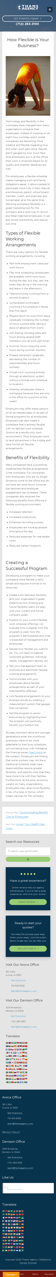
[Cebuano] (18, 1046)
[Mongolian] (9, 1069)
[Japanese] (20, 1059)
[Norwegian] (18, 1069)
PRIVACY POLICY (11, 1132)
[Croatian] (9, 1049)
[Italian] (18, 1059)
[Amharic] (12, 1043)
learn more (36, 752)
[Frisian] (15, 1053)
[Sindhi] (26, 1072)
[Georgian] (20, 1053)
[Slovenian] (12, 1075)
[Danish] (15, 1049)
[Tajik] (12, 1079)
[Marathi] (7, 1069)
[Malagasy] (15, 1066)
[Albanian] (9, 1043)
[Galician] (18, 1053)
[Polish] (26, 1069)
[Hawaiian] (15, 1056)
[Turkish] (23, 1079)
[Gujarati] (7, 1056)
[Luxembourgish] (9, 1066)
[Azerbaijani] (20, 1043)
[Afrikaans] (7, 1043)
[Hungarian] (26, 1056)
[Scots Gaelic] (18, 1075)
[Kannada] (26, 1059)
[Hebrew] (18, 1056)
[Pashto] (20, 1069)
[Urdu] (7, 1082)
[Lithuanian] (7, 1066)
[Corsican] (7, 1049)
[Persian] (23, 1069)
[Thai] (20, 1079)
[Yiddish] (20, 1082)
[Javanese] (23, 1059)
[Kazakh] (7, 1062)
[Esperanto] (23, 1049)
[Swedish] (9, 1079)
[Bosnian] (9, 1046)
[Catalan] (15, 1046)
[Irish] (15, 1059)
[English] (20, 1049)
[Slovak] (9, 1075)
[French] (12, 1053)
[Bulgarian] (12, 1046)
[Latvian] (26, 1062)
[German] (23, 1053)
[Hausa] (12, 1056)
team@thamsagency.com (24, 991)
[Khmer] (9, 1062)
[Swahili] (7, 1079)
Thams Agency (14, 1188)
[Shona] (20, 1072)
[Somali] (20, 1075)
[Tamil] (15, 1079)
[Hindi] (20, 1056)
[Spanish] (23, 1075)
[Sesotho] (23, 1072)
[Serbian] (18, 1072)
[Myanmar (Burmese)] (12, 1069)
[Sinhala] (7, 1075)
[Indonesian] (12, 1059)
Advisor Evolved (28, 1263)
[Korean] (12, 1062)
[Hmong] (23, 1056)
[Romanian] (12, 1072)
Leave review (26, 902)
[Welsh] (15, 1082)
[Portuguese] (7, 1072)
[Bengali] (7, 1046)
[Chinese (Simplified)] (23, 1046)
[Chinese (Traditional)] (26, 1046)
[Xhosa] (18, 1082)
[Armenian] (18, 1043)
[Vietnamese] (12, 1082)
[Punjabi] (9, 1072)
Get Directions (18, 980)
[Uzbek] (9, 1082)
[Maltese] (23, 1066)
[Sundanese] (26, 1075)
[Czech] (12, 1049)
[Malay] (20, 1066)
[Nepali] (15, 1069)
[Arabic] (15, 1043)
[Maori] (26, 1066)
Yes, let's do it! (27, 948)
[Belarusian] (26, 1043)
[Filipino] (7, 1053)
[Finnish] (9, 1053)
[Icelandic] (7, 1059)
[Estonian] (26, 1049)
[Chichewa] (20, 1046)
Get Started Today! (26, 18)
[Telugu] (18, 1079)
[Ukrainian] (26, 1079)
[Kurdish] (15, 1062)
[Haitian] (9, 1056)
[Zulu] (26, 1082)
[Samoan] (15, 1075)
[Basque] (23, 1043)
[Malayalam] (18, 1066)
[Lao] (20, 1062)
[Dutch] (18, 1049)
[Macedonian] (12, 1066)
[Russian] (15, 1072)
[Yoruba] (23, 1082)
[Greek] (26, 1053)
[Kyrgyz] (18, 1062)
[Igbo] (9, 1059)
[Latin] (23, 1062)
